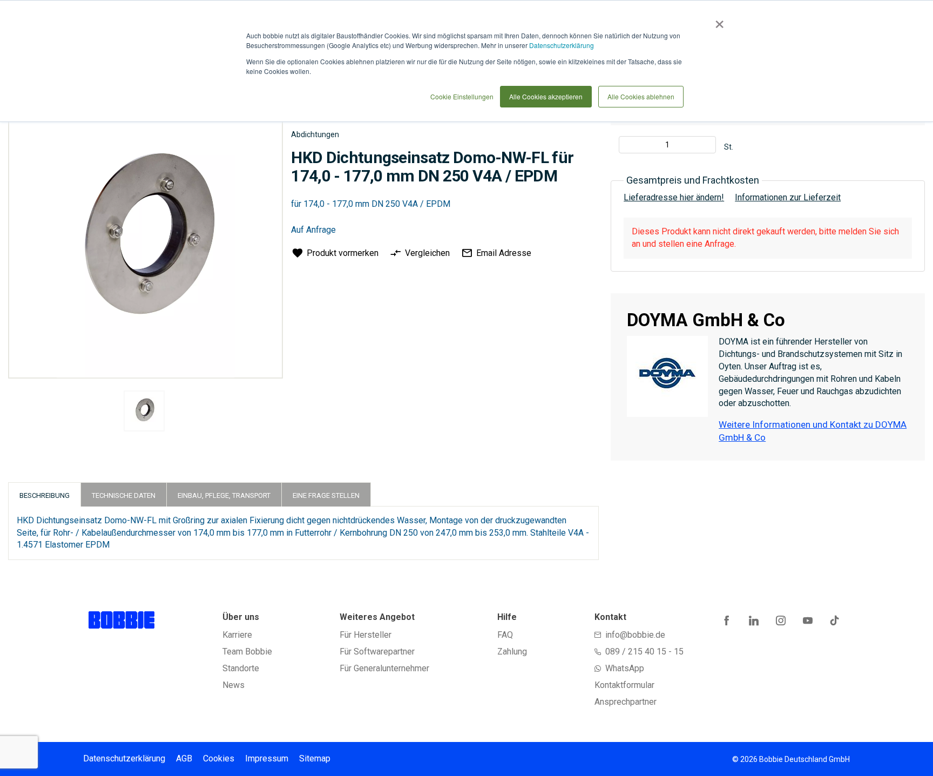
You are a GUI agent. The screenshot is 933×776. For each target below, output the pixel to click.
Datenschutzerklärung (561, 45)
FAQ (505, 635)
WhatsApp (624, 668)
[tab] (44, 494)
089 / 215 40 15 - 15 (644, 651)
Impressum (266, 758)
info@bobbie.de (635, 635)
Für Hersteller (365, 635)
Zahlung (512, 651)
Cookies (218, 758)
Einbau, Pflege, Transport (224, 495)
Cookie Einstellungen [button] (461, 96)
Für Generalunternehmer (384, 668)
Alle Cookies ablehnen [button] (640, 96)
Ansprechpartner (625, 702)
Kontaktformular (624, 685)
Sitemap (314, 758)
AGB (184, 758)
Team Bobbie (247, 651)
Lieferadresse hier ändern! (674, 197)
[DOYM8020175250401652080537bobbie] (144, 410)
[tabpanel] (143, 412)
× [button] (717, 20)
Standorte (240, 668)
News (233, 685)
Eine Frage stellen (326, 495)
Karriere (237, 635)
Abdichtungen (315, 134)
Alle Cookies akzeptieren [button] (546, 96)
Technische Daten (124, 495)
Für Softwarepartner (377, 651)
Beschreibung (44, 495)
